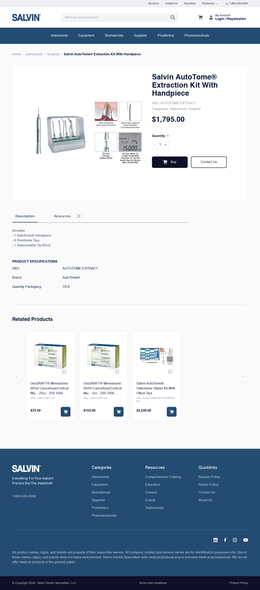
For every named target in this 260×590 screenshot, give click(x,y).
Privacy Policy (239, 583)
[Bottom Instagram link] (235, 540)
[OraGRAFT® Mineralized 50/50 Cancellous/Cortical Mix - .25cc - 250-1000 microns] (50, 356)
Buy (173, 162)
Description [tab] (25, 216)
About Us (153, 3)
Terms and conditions (153, 583)
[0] (200, 17)
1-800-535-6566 (238, 3)
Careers (151, 492)
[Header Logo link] (26, 17)
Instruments (59, 35)
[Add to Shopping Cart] (65, 412)
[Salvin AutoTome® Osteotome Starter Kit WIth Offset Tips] (156, 356)
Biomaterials (114, 35)
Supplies (140, 35)
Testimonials (154, 508)
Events (150, 500)
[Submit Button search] (174, 17)
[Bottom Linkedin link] (215, 540)
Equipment (86, 35)
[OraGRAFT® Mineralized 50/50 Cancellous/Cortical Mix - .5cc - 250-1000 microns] (103, 356)
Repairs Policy (209, 477)
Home (16, 54)
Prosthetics (166, 35)
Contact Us (171, 3)
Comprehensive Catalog (163, 477)
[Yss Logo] (50, 468)
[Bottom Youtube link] (245, 540)
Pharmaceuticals (196, 35)
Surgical (53, 54)
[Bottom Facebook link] (225, 540)
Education (190, 3)
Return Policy (208, 485)
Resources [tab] (67, 216)
